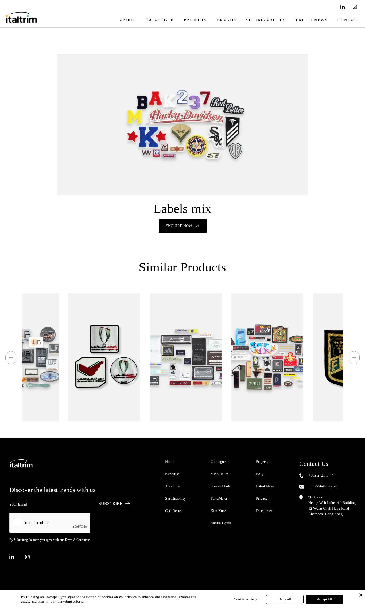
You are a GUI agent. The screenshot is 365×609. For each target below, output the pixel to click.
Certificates (173, 511)
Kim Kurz (218, 511)
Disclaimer (264, 511)
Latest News (312, 20)
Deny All (284, 599)
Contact (348, 20)
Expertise (172, 474)
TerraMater (219, 499)
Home (169, 462)
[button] (10, 357)
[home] (21, 20)
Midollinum (219, 474)
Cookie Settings (245, 599)
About (127, 20)
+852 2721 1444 (321, 475)
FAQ (259, 474)
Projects (195, 20)
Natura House (221, 523)
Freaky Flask (220, 486)
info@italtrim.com (323, 486)
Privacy (261, 499)
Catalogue (160, 20)
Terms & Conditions (77, 540)
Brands (226, 20)
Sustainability (265, 20)
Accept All (324, 599)
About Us (172, 486)
